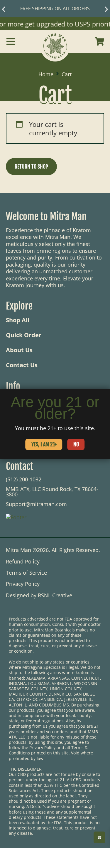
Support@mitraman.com (36, 504)
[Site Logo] (55, 41)
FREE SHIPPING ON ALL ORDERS (55, 8)
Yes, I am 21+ (44, 444)
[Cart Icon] (99, 41)
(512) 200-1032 (23, 479)
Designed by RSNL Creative (39, 595)
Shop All (17, 320)
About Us (19, 350)
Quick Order (23, 335)
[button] (3, 9)
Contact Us (22, 365)
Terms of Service (26, 572)
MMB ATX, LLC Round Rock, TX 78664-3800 (52, 491)
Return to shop (31, 166)
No (76, 444)
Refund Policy (23, 561)
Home (45, 74)
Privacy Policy (23, 584)
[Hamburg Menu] (10, 41)
